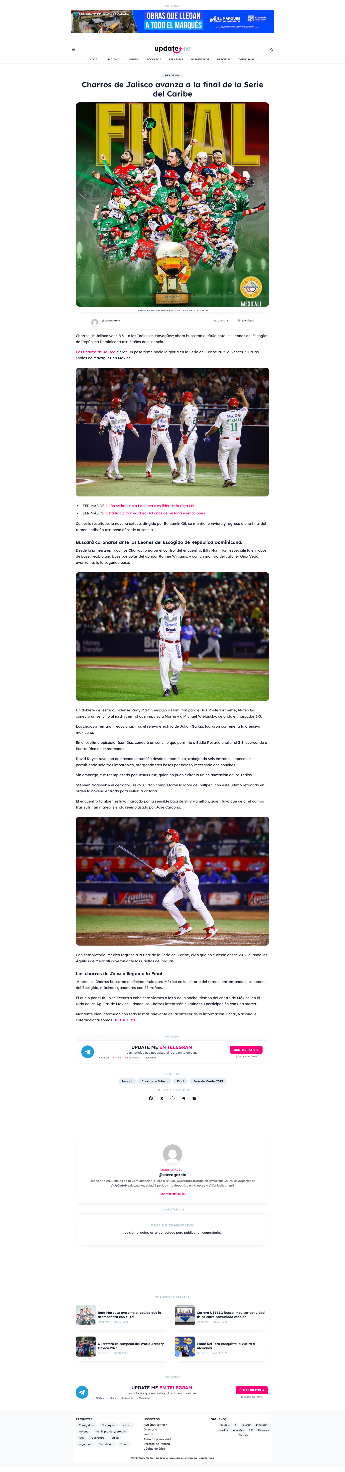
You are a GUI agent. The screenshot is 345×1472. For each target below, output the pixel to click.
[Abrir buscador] (271, 49)
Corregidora (86, 1425)
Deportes (172, 75)
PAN (81, 1437)
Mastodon (263, 1430)
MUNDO (134, 59)
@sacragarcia (111, 320)
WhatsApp (238, 1430)
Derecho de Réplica (157, 1443)
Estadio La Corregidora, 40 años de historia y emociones (155, 513)
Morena (83, 1431)
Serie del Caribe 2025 (208, 1081)
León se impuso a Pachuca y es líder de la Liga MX (150, 505)
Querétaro (97, 1437)
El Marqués (108, 1425)
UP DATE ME (124, 1020)
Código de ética (154, 1448)
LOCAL (94, 59)
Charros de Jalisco (155, 1081)
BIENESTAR (176, 59)
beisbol (127, 1081)
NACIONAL (114, 59)
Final (180, 1081)
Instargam (261, 1424)
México (126, 1425)
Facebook (224, 1424)
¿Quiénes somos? (155, 1424)
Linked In (223, 1430)
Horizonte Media (206, 1458)
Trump (124, 1444)
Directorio (150, 1429)
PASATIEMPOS (200, 59)
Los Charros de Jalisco (95, 352)
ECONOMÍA (154, 59)
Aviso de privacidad (157, 1439)
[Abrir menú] (73, 49)
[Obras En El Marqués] (172, 32)
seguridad (85, 1444)
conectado (167, 1232)
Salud (115, 1437)
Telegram (246, 1424)
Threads (243, 1435)
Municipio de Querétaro (111, 1431)
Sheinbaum (106, 1444)
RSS (251, 1430)
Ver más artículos (172, 1193)
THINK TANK (246, 59)
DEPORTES (224, 59)
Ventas (148, 1434)
